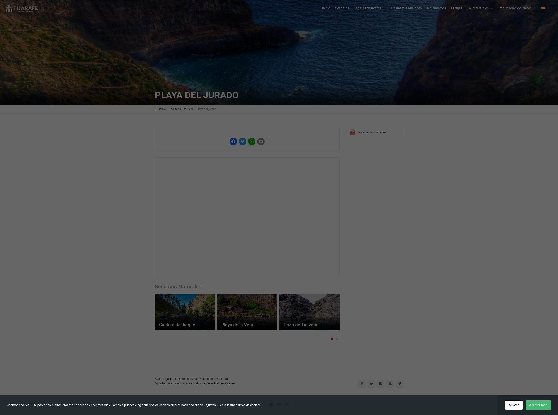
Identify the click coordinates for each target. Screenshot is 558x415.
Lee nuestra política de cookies (240, 405)
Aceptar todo (538, 405)
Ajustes (514, 405)
